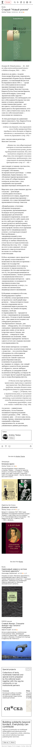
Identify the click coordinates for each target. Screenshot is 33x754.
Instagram (18, 746)
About (13, 742)
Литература (5, 461)
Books (4, 7)
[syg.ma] (2, 2)
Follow (12, 438)
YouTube (23, 746)
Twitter (27, 746)
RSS (30, 746)
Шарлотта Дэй (6, 629)
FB (12, 746)
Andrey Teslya (6, 12)
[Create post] (20, 2)
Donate (8, 2)
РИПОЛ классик (7, 621)
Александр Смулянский (9, 573)
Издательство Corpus (8, 505)
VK (14, 746)
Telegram (9, 746)
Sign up (5, 742)
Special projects (9, 669)
